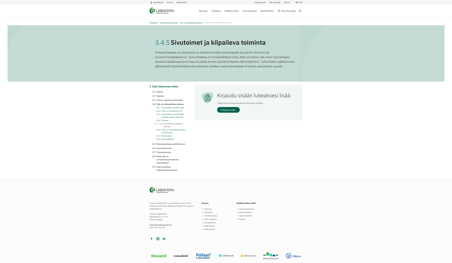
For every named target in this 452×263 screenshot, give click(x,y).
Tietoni (287, 2)
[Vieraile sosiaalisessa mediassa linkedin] (164, 239)
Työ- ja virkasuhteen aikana (191, 22)
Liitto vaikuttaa (250, 11)
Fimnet (170, 2)
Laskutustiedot (245, 216)
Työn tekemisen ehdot (169, 22)
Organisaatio (260, 2)
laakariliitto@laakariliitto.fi (160, 225)
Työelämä (216, 11)
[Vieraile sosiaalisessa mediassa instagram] (158, 239)
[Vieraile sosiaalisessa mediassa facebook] (151, 239)
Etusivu (205, 203)
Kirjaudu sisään (228, 110)
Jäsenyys (203, 11)
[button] (300, 10)
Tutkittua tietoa (231, 11)
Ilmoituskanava (245, 212)
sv (301, 2)
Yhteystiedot (209, 229)
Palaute (242, 219)
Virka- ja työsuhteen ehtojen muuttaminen (171, 131)
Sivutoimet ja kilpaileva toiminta (170, 125)
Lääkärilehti (181, 2)
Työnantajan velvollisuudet (170, 107)
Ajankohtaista (267, 11)
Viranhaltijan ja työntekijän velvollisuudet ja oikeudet (170, 115)
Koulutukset (164, 136)
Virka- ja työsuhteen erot (169, 111)
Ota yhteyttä (274, 2)
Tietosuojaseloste (246, 209)
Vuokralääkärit (165, 139)
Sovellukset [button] (158, 2)
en (297, 2)
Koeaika (162, 120)
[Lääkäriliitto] (161, 11)
